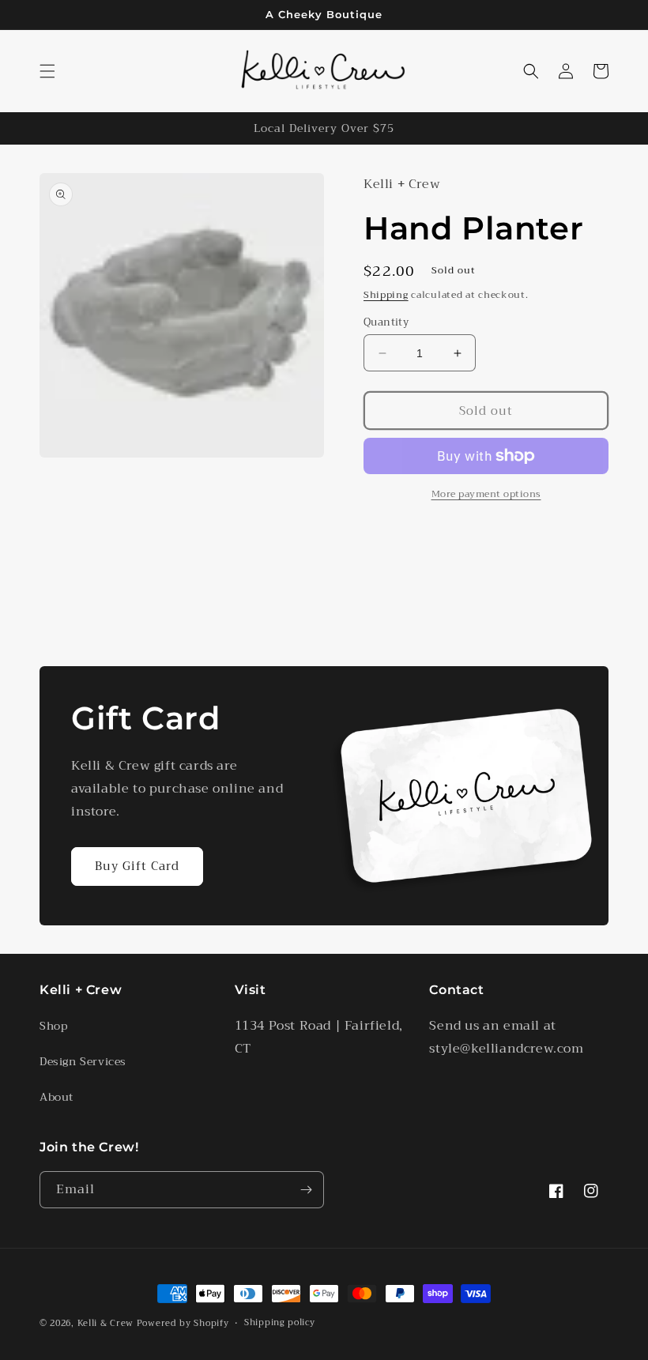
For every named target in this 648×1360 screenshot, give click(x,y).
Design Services (83, 1061)
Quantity (386, 322)
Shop (53, 1025)
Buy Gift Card (137, 866)
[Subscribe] (305, 1189)
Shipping (386, 295)
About (56, 1096)
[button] (47, 71)
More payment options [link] (486, 494)
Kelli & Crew (105, 1323)
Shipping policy (279, 1323)
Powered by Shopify (183, 1323)
